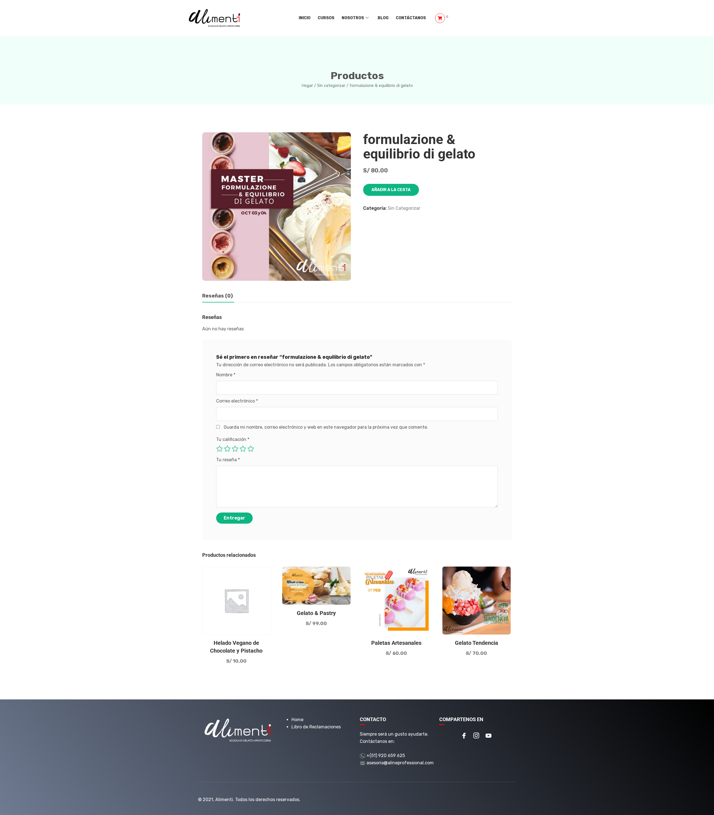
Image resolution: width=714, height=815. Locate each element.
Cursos (326, 18)
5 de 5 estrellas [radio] (250, 448)
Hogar (307, 85)
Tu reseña (228, 459)
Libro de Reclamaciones (316, 726)
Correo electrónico (237, 401)
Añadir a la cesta (391, 189)
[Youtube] (488, 736)
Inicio (304, 18)
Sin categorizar (331, 85)
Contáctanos (411, 18)
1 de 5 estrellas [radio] (219, 448)
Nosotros (353, 18)
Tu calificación (232, 439)
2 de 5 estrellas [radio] (227, 448)
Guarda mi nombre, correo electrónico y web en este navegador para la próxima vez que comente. (326, 427)
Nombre (225, 374)
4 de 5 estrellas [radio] (243, 448)
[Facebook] (464, 736)
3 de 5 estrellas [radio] (235, 448)
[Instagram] (476, 736)
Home (297, 719)
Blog (383, 18)
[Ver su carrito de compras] (440, 18)
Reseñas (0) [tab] (217, 296)
